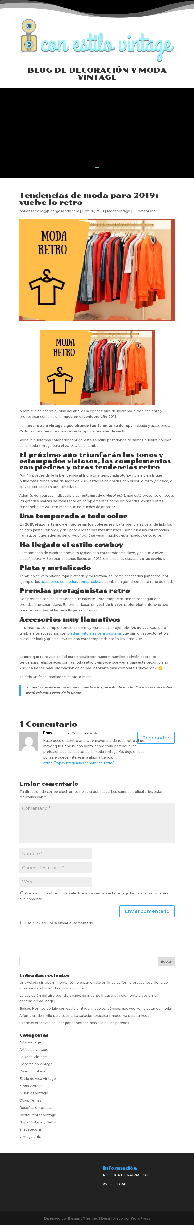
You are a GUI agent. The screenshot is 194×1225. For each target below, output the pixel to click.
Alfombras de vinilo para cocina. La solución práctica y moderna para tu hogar (85, 1015)
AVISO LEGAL (114, 1184)
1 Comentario (144, 211)
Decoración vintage (36, 1064)
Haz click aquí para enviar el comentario (58, 923)
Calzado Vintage (33, 1057)
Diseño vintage (32, 1071)
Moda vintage (118, 211)
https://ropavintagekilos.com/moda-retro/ (78, 763)
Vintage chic (30, 1137)
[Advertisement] (97, 121)
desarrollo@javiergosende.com (52, 211)
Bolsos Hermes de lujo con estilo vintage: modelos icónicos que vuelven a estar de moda (95, 1008)
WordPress (140, 1218)
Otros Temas (30, 1100)
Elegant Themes (83, 1218)
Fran (47, 733)
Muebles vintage (33, 1093)
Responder (155, 738)
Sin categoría (30, 1129)
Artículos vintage (33, 1049)
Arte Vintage (30, 1042)
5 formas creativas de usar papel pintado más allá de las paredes (74, 1023)
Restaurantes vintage (37, 1115)
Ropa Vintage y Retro (37, 1122)
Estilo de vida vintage (37, 1079)
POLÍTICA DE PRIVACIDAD (126, 1175)
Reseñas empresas (35, 1108)
